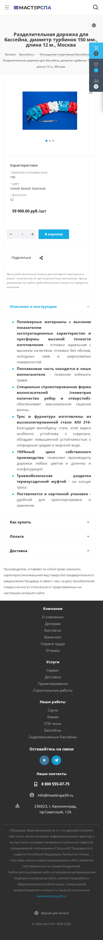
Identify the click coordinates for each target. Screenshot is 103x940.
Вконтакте (44, 760)
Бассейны (52, 730)
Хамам (52, 716)
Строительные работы (53, 690)
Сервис (52, 670)
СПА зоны (52, 723)
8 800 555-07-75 (55, 784)
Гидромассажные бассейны (53, 736)
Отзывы (53, 650)
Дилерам (53, 623)
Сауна (53, 710)
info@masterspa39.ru (55, 795)
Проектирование (53, 683)
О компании (53, 616)
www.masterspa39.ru (52, 896)
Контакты (52, 630)
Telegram (56, 760)
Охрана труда (53, 643)
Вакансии (52, 637)
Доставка (53, 676)
